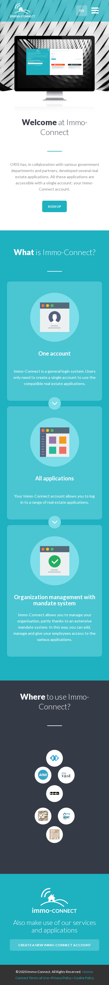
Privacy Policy (61, 978)
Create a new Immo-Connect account (54, 945)
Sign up (54, 206)
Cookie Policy (84, 978)
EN (81, 10)
